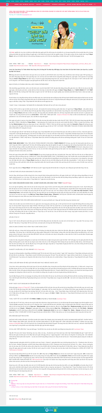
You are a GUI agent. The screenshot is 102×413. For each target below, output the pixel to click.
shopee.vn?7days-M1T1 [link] (24, 287)
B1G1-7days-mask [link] (39, 249)
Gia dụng (74, 4)
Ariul (12, 382)
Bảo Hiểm (77, 1)
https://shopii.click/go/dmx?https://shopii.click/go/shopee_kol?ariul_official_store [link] (70, 63)
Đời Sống (64, 1)
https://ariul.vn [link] (37, 63)
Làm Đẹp (12, 1)
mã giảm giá (25, 4)
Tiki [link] (10, 350)
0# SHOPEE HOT (46, 4)
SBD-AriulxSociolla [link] (37, 359)
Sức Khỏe (17, 1)
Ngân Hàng (82, 1)
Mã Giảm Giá (55, 4)
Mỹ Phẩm (68, 1)
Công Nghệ (26, 1)
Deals (20, 4)
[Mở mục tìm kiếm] (95, 4)
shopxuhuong (61, 4)
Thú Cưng (47, 1)
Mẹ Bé (39, 1)
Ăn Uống (56, 1)
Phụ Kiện (43, 1)
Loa (87, 4)
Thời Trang (8, 1)
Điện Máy (31, 1)
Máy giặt (69, 4)
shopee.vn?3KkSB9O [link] (15, 323)
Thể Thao (21, 1)
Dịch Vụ (87, 1)
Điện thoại (79, 4)
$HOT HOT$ (31, 4)
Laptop (83, 4)
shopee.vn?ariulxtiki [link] (17, 350)
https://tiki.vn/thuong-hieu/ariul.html (41, 65)
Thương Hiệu (14, 380)
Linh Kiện (73, 1)
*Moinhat (16, 4)
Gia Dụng (51, 1)
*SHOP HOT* (38, 4)
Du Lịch (35, 1)
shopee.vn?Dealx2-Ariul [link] (63, 114)
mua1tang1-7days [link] (61, 298)
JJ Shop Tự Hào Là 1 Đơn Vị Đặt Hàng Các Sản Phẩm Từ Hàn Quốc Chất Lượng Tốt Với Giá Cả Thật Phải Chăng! (39, 387)
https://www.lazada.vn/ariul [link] (21, 65)
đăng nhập (18, 399)
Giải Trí (60, 1)
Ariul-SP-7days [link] (67, 183)
